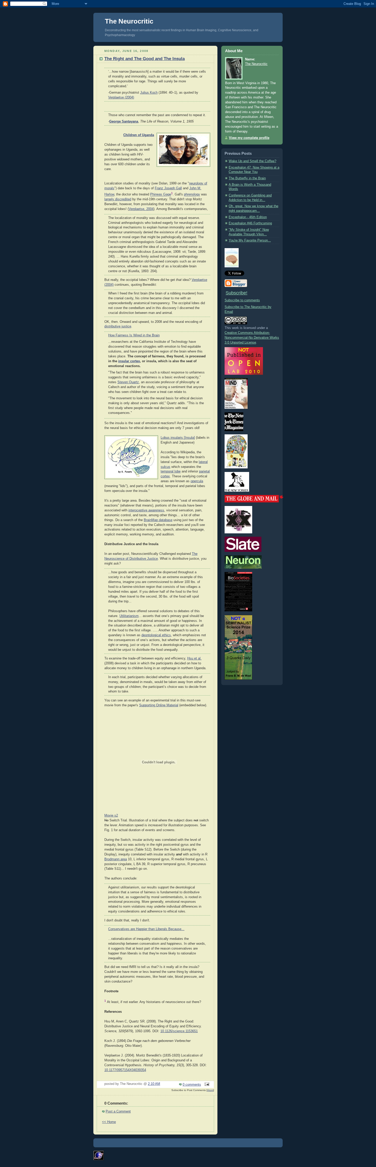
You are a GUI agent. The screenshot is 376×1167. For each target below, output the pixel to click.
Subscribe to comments (242, 300)
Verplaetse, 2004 (141, 209)
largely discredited (117, 199)
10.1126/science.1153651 (179, 1031)
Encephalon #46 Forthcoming (250, 223)
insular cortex (129, 361)
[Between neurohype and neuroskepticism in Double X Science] (238, 532)
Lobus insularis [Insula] (178, 437)
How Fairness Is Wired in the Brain (134, 335)
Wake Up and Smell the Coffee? (252, 161)
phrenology (192, 194)
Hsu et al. (194, 658)
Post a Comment (118, 1111)
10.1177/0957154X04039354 (125, 1070)
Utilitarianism (129, 616)
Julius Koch (149, 92)
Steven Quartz (128, 382)
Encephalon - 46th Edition (248, 217)
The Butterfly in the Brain (247, 178)
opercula (197, 481)
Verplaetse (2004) (121, 97)
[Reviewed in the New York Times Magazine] (234, 430)
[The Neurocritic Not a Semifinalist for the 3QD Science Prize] (238, 678)
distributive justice (117, 326)
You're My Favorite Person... (250, 240)
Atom (210, 1090)
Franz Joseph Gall (168, 188)
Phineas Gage (160, 194)
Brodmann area (115, 859)
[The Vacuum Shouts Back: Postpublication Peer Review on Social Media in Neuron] (243, 567)
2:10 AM (154, 1084)
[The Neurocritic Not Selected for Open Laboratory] (244, 374)
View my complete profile (249, 138)
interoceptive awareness (146, 510)
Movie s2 (111, 815)
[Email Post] (206, 1084)
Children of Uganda (138, 135)
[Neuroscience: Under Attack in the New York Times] (236, 467)
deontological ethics (156, 635)
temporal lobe (171, 471)
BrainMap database (158, 520)
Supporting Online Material (158, 705)
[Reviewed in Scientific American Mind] (236, 408)
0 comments (192, 1084)
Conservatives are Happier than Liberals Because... (146, 929)
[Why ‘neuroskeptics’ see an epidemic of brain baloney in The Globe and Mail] (254, 501)
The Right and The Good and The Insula (144, 58)
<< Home (109, 1122)
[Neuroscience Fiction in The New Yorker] (237, 490)
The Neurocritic (129, 21)
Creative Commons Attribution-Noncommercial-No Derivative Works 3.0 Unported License (252, 337)
